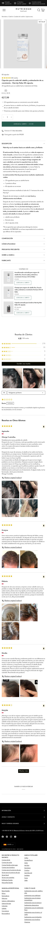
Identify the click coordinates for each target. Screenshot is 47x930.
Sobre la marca (8, 255)
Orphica (26, 870)
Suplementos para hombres (32, 919)
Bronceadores (6, 913)
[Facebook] (3, 837)
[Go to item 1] (12, 378)
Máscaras (4, 898)
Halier (26, 863)
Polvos (3, 893)
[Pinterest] (7, 837)
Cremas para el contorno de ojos (11, 870)
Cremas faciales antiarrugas (10, 865)
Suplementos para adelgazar (32, 895)
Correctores (5, 911)
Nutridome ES (7, 849)
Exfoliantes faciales (7, 880)
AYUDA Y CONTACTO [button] (8, 817)
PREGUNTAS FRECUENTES (11, 249)
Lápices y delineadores (8, 901)
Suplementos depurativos (31, 905)
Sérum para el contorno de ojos (11, 872)
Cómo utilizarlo (8, 244)
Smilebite (27, 875)
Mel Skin (26, 865)
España (9, 844)
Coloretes (4, 906)
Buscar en (20, 849)
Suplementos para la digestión (33, 917)
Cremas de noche (7, 862)
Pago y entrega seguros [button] (10, 823)
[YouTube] (15, 837)
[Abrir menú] (4, 10)
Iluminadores (5, 896)
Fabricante (6, 260)
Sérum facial (5, 875)
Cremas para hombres (8, 867)
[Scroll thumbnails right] (42, 378)
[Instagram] (11, 837)
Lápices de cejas (6, 903)
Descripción (7, 144)
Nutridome (5, 16)
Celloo (26, 858)
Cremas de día (6, 860)
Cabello (11, 16)
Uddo (26, 880)
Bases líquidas (6, 891)
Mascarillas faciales (7, 882)
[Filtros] (4, 393)
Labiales (4, 908)
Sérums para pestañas (8, 877)
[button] (6, 78)
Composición (7, 238)
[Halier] (6, 91)
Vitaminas (27, 922)
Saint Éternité (28, 873)
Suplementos (29, 16)
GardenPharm (28, 860)
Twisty (26, 878)
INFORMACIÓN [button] (6, 810)
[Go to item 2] (33, 378)
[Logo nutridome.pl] (23, 10)
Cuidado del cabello (19, 16)
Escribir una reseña (23, 364)
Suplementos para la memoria (32, 903)
